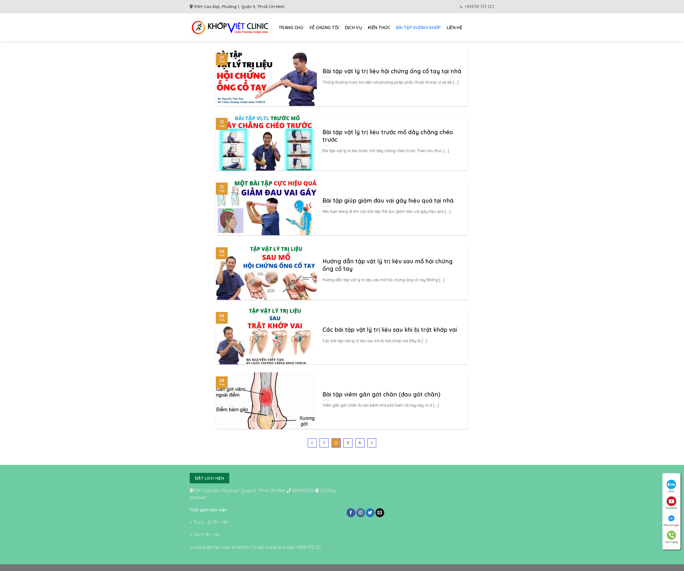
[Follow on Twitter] (370, 512)
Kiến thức (379, 27)
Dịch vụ (353, 27)
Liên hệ (454, 27)
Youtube (671, 508)
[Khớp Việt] (230, 27)
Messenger (671, 525)
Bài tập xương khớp (418, 27)
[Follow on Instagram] (360, 512)
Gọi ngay (671, 542)
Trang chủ (291, 27)
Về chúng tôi (324, 27)
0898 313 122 (309, 547)
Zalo (672, 491)
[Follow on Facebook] (351, 512)
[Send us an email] (379, 512)
